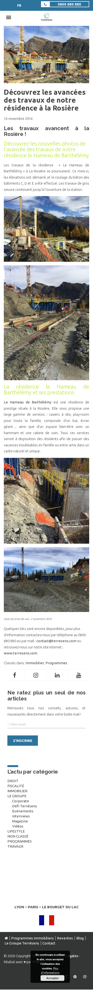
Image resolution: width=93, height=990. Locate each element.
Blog (80, 938)
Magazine (20, 821)
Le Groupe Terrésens (22, 943)
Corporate (20, 801)
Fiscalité (15, 786)
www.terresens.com (20, 653)
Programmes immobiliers (32, 938)
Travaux (15, 846)
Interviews (21, 816)
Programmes (56, 663)
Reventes (65, 938)
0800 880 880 (69, 4)
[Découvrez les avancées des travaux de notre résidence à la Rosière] (46, 81)
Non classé (17, 836)
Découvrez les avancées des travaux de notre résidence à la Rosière (45, 100)
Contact (48, 943)
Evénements (22, 811)
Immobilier (35, 663)
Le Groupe (16, 796)
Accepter (52, 978)
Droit (12, 781)
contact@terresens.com (56, 641)
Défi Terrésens (24, 806)
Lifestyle (16, 831)
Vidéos (17, 826)
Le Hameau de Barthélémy (28, 402)
